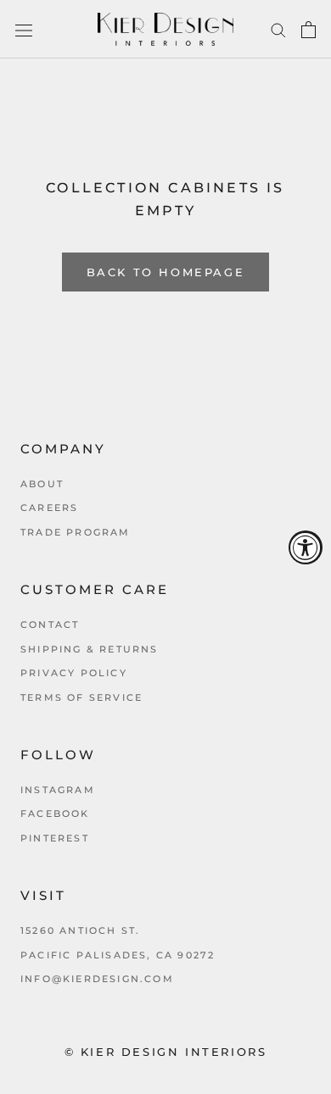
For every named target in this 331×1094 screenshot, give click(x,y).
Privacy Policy (73, 673)
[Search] (278, 29)
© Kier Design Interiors (166, 1051)
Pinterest (54, 838)
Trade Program (75, 532)
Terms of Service (81, 697)
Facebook (55, 813)
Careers (49, 508)
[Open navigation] (23, 29)
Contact (49, 624)
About (42, 484)
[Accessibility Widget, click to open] (306, 547)
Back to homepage (166, 272)
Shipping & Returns (89, 649)
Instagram (57, 790)
